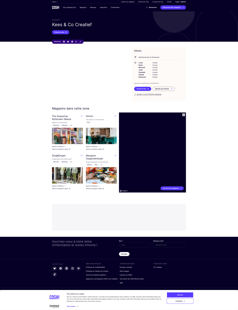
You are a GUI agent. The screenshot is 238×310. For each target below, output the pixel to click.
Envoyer (124, 254)
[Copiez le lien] (80, 42)
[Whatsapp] (76, 42)
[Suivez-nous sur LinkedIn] (66, 268)
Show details (71, 306)
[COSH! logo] (55, 7)
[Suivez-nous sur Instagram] (72, 268)
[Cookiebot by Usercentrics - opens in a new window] (54, 306)
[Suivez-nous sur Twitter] (54, 268)
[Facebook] (64, 42)
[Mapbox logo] (124, 191)
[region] (152, 152)
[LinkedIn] (72, 42)
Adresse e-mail (158, 241)
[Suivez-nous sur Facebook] (60, 268)
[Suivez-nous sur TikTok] (54, 274)
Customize (179, 301)
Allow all (180, 295)
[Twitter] (68, 42)
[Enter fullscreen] (183, 114)
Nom (121, 241)
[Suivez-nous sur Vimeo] (78, 268)
